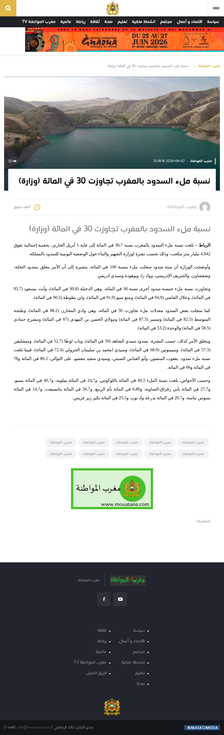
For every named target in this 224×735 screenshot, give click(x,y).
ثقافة (95, 22)
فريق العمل (96, 673)
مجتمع (166, 22)
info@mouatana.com (33, 727)
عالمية (65, 22)
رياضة (81, 22)
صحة (108, 22)
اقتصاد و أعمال (189, 22)
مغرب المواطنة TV (39, 22)
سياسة (213, 22)
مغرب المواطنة (209, 66)
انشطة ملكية (143, 22)
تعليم (122, 22)
